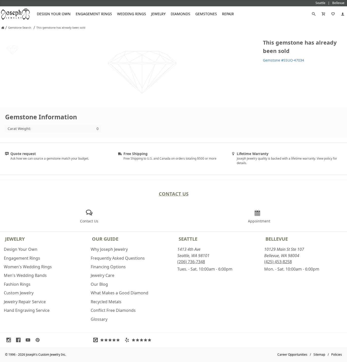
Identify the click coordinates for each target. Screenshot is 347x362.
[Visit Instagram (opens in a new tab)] (9, 340)
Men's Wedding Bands (25, 275)
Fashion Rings (17, 284)
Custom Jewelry (19, 293)
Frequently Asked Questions (118, 258)
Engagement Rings (94, 13)
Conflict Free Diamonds (113, 310)
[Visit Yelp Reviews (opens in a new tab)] (139, 340)
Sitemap (319, 354)
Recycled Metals (106, 301)
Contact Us (173, 193)
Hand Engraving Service (27, 310)
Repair (228, 13)
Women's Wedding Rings (28, 267)
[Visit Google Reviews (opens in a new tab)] (107, 340)
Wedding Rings (131, 13)
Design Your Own (54, 13)
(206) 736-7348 (191, 261)
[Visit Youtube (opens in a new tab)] (29, 340)
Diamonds (180, 13)
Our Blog (99, 284)
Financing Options (108, 267)
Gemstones (206, 13)
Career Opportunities (292, 354)
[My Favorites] (333, 14)
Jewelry (158, 13)
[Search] (313, 14)
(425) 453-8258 (278, 261)
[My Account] (342, 14)
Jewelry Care (102, 275)
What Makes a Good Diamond (119, 293)
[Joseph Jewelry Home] (2, 27)
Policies (336, 354)
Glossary (99, 319)
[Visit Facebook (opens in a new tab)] (19, 340)
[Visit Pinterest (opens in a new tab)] (38, 340)
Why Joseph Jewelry (109, 249)
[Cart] (323, 14)
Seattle (188, 239)
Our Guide (105, 239)
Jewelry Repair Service (25, 301)
